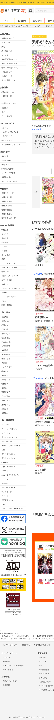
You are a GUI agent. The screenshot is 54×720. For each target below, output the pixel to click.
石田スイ (4, 325)
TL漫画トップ (6, 72)
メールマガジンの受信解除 (13, 666)
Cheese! (4, 462)
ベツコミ (4, 471)
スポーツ (4, 284)
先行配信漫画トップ (9, 59)
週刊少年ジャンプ (8, 442)
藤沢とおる (5, 405)
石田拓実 (4, 329)
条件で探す (5, 156)
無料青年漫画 (6, 210)
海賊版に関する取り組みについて (13, 575)
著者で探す (5, 165)
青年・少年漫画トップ (10, 68)
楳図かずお (5, 338)
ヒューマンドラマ (8, 263)
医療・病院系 (6, 305)
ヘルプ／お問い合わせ (10, 132)
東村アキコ (5, 401)
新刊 (3, 47)
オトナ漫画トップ (8, 80)
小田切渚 (38, 274)
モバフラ (4, 504)
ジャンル (4, 55)
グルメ (4, 301)
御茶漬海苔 (5, 346)
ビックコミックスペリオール (12, 508)
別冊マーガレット (8, 467)
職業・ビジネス (7, 272)
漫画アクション (7, 500)
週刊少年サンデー (8, 488)
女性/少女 (37, 20)
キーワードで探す (8, 173)
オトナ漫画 (5, 255)
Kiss (3, 450)
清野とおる (5, 380)
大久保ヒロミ (6, 342)
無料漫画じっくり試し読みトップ (36, 645)
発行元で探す (6, 177)
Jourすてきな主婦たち (10, 475)
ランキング (5, 43)
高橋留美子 (5, 392)
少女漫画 (4, 234)
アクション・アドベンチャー (12, 288)
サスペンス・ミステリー (10, 276)
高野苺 (4, 388)
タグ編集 (37, 129)
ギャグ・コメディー (9, 268)
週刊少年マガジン (8, 454)
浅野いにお (5, 321)
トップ (7, 20)
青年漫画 (4, 238)
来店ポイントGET (8, 92)
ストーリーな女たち (9, 429)
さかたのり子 (6, 367)
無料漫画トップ (7, 38)
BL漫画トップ (6, 76)
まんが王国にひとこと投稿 (11, 145)
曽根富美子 (5, 384)
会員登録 (4, 108)
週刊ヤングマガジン (9, 437)
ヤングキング (6, 492)
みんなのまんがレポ (9, 181)
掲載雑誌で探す (7, 169)
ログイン (4, 112)
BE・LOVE (5, 425)
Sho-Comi (5, 483)
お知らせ (4, 128)
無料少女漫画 (6, 206)
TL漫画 (4, 247)
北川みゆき (5, 359)
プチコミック (6, 433)
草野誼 (4, 363)
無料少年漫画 (6, 214)
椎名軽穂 (4, 371)
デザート (4, 496)
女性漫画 (4, 230)
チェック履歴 (6, 116)
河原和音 (4, 350)
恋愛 (3, 259)
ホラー (4, 293)
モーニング (5, 479)
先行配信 (22, 20)
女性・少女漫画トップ (10, 63)
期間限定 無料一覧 (8, 218)
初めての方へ (6, 140)
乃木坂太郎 (5, 396)
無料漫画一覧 (6, 197)
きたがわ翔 (5, 355)
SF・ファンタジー (8, 297)
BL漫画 (4, 251)
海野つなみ (5, 334)
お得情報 (6, 685)
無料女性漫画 (6, 201)
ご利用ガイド (6, 136)
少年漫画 (4, 242)
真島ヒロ (4, 409)
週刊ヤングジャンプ (9, 458)
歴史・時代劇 (6, 280)
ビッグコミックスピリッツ (11, 446)
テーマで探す (6, 160)
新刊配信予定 (6, 51)
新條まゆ (4, 375)
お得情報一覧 (6, 96)
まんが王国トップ (9, 645)
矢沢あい (4, 413)
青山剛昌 (4, 317)
